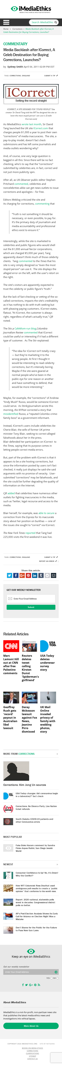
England (26, 75)
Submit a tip (50, 75)
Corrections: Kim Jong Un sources (24, 785)
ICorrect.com (40, 128)
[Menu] (6, 22)
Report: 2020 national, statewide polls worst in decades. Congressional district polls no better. (35, 902)
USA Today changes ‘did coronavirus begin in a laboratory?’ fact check (37, 795)
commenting (42, 203)
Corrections (17, 28)
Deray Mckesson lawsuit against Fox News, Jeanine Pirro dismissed (29, 719)
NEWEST (8, 864)
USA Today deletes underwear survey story (47, 662)
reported (30, 532)
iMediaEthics (31, 9)
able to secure (46, 513)
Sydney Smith (15, 66)
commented (21, 183)
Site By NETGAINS (47, 1044)
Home (5, 28)
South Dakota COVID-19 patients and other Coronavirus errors (34, 820)
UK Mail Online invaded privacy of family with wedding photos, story (47, 719)
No (54, 978)
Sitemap (32, 1056)
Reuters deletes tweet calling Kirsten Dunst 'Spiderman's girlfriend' (30, 668)
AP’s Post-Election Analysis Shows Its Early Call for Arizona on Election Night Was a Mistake (37, 916)
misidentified (10, 413)
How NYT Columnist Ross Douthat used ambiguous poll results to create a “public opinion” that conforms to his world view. (37, 888)
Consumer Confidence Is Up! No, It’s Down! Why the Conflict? (37, 874)
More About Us (31, 1025)
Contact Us (32, 1059)
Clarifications (32, 1053)
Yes (48, 978)
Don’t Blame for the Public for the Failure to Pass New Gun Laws (36, 929)
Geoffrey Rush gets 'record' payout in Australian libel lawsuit (10, 717)
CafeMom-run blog (25, 328)
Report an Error (47, 561)
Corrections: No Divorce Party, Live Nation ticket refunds (36, 807)
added (11, 493)
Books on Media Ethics (32, 1048)
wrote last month (31, 124)
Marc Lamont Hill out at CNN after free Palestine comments (11, 664)
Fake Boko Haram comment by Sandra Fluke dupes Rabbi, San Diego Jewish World (35, 848)
